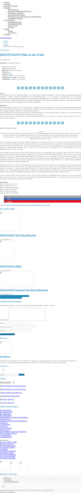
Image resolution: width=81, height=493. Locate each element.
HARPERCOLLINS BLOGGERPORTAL (13, 421)
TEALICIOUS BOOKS (7, 456)
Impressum (7, 4)
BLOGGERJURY (6, 410)
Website (2, 330)
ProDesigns (11, 492)
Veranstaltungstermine (15, 22)
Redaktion (7, 34)
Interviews (11, 27)
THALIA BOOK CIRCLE (8, 433)
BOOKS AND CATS (7, 444)
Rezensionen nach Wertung (16, 15)
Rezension (7, 8)
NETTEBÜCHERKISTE (8, 455)
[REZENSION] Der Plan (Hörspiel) (18, 235)
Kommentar (4, 320)
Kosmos (10, 74)
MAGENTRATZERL (7, 453)
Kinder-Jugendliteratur (33, 205)
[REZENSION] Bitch (10, 266)
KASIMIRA (4, 449)
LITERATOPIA (5, 424)
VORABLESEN (5, 435)
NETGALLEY (5, 430)
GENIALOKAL (5, 419)
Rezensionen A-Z (13, 9)
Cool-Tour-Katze (9, 20)
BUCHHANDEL (5, 414)
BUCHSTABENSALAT (8, 446)
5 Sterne (7, 205)
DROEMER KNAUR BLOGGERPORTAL (14, 417)
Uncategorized (4, 50)
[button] (8, 197)
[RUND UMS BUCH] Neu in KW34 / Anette (14, 296)
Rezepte (6, 29)
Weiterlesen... (5, 366)
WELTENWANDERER (8, 458)
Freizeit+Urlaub (13, 25)
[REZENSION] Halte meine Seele (11, 298)
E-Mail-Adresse (5, 327)
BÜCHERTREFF (5, 416)
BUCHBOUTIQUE (6, 412)
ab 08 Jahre (14, 205)
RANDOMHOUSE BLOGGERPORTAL (13, 432)
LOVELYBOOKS (6, 428)
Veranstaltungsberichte (15, 24)
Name (2, 323)
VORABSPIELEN (6, 437)
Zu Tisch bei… (12, 33)
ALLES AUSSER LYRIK (8, 442)
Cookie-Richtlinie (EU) (11, 482)
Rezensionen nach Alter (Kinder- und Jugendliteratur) (24, 17)
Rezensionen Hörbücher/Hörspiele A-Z (20, 11)
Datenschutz (8, 480)
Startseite (7, 2)
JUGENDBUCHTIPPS (7, 447)
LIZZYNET (4, 426)
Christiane (22, 205)
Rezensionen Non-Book (15, 18)
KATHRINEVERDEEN (8, 451)
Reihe (48, 205)
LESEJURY (4, 423)
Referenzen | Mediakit (11, 6)
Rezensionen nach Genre (16, 13)
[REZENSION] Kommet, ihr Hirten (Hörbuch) (24, 290)
